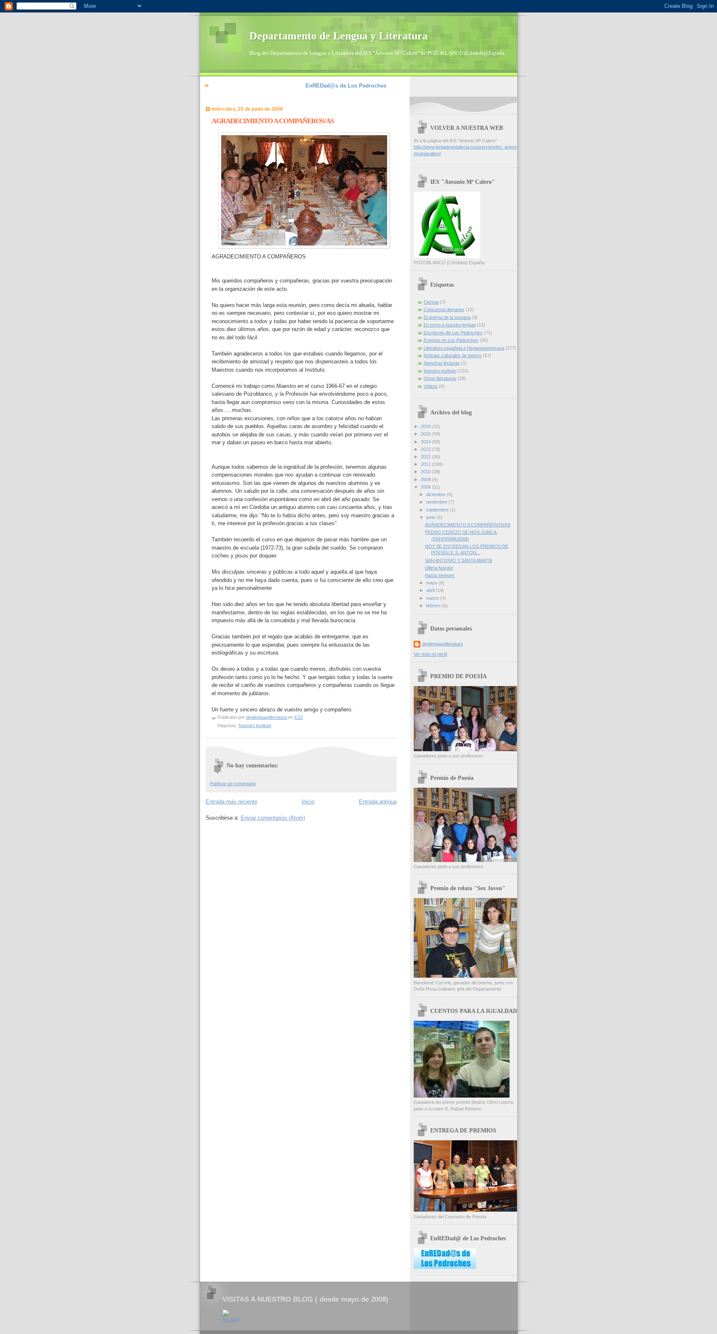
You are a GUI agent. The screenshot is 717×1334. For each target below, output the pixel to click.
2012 (426, 456)
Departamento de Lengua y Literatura (338, 36)
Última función (439, 567)
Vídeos (431, 386)
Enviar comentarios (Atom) (273, 818)
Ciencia (431, 301)
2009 (426, 479)
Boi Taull (230, 1319)
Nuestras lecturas (442, 362)
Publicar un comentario (233, 783)
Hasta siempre (439, 575)
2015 (426, 433)
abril (431, 590)
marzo (433, 598)
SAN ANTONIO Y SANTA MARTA (458, 560)
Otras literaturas (440, 378)
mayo (432, 582)
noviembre (437, 501)
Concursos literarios (444, 309)
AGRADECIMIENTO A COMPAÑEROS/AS (467, 524)
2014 (426, 441)
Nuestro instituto (255, 725)
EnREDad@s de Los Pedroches (345, 86)
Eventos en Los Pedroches (451, 340)
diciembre (436, 494)
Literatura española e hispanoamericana (464, 348)
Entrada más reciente (231, 801)
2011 (426, 464)
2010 (426, 471)
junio (431, 517)
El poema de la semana (447, 317)
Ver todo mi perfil (430, 654)
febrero (434, 605)
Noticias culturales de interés (453, 355)
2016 (426, 426)
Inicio (308, 801)
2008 (426, 486)
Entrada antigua (378, 801)
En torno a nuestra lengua (450, 324)
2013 (426, 449)
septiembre (438, 509)
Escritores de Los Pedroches (453, 332)
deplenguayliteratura (442, 643)
